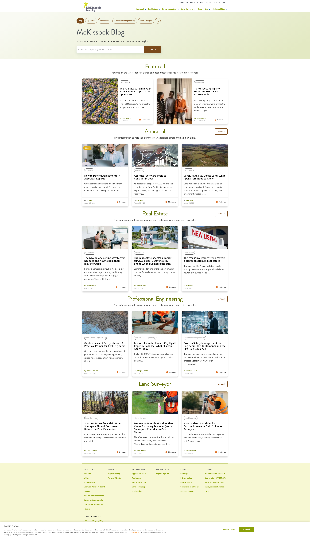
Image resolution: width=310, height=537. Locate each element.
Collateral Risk (218, 9)
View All (221, 131)
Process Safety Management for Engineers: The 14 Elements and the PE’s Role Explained (205, 346)
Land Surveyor (187, 9)
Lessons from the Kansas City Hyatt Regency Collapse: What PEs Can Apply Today (155, 346)
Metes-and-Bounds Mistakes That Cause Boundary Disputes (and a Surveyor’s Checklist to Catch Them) (153, 428)
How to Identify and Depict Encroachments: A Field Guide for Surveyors (203, 426)
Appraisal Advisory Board (94, 487)
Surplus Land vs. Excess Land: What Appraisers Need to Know (204, 177)
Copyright (184, 473)
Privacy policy (186, 478)
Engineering (203, 9)
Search (158, 20)
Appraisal (140, 9)
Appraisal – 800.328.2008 (215, 473)
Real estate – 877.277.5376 (215, 478)
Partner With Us (114, 478)
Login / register (162, 473)
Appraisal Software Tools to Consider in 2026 (150, 177)
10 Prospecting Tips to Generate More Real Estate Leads (207, 91)
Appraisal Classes (139, 473)
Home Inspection (169, 9)
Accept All (246, 529)
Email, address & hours (214, 487)
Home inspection (139, 482)
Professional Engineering (124, 20)
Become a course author (94, 495)
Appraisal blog (114, 473)
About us (87, 473)
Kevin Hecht (126, 118)
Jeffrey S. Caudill (92, 371)
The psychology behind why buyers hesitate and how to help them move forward (104, 261)
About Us (194, 2)
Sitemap (87, 509)
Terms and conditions (189, 487)
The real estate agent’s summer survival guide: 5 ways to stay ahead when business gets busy (153, 261)
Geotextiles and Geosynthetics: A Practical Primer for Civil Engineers (104, 344)
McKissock (189, 285)
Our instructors (90, 482)
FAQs (215, 2)
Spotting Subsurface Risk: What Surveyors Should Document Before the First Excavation (102, 426)
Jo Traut (89, 200)
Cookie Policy (186, 482)
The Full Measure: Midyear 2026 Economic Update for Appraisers (135, 91)
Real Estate (153, 9)
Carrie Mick (140, 200)
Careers (87, 491)
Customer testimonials (93, 500)
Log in (208, 2)
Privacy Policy (135, 532)
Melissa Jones (201, 118)
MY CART (222, 2)
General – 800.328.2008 (214, 482)
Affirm (86, 478)
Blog (202, 2)
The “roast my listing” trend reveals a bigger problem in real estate (204, 259)
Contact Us (183, 2)
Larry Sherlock (92, 450)
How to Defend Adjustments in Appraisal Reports (102, 177)
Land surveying (138, 487)
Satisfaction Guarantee (93, 504)
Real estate (136, 478)
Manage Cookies (187, 491)
